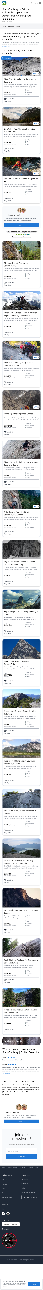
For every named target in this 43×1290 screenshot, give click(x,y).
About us (4, 1206)
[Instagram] (8, 1240)
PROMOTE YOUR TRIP (11, 1251)
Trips (4, 26)
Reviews (11, 26)
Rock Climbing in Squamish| (11, 1111)
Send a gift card (7, 1223)
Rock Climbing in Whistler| (14, 1116)
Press (3, 1215)
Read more (6, 47)
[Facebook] (3, 1240)
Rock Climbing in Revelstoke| (12, 1118)
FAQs (23, 1214)
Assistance (19, 26)
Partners (4, 1210)
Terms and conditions (28, 1219)
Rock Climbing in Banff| (10, 1113)
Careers (4, 1219)
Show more (6, 1100)
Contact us (21, 225)
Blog (3, 1235)
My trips (33, 3)
